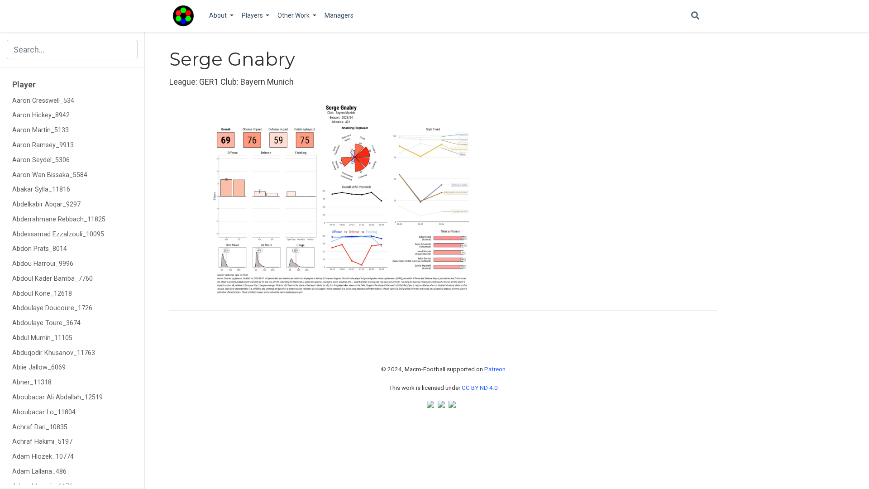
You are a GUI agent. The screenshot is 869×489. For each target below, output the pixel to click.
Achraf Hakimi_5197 (42, 442)
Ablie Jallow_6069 (39, 367)
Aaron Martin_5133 (40, 130)
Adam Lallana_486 (39, 471)
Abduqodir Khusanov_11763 (53, 353)
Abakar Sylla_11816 (41, 189)
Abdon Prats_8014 (39, 249)
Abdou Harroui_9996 (42, 264)
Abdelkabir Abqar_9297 (46, 204)
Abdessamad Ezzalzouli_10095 (58, 234)
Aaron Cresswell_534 (43, 101)
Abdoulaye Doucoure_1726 (52, 308)
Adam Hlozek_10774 (43, 456)
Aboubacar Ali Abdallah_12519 (57, 397)
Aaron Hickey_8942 (41, 115)
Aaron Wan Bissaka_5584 (49, 175)
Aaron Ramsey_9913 (43, 145)
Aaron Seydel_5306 (41, 160)
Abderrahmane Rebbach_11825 (58, 219)
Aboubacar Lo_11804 (44, 412)
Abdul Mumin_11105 (42, 338)
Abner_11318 (32, 382)
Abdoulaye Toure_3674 (46, 323)
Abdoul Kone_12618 (42, 293)
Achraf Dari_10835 (39, 427)
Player (24, 84)
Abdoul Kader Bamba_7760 (52, 279)
